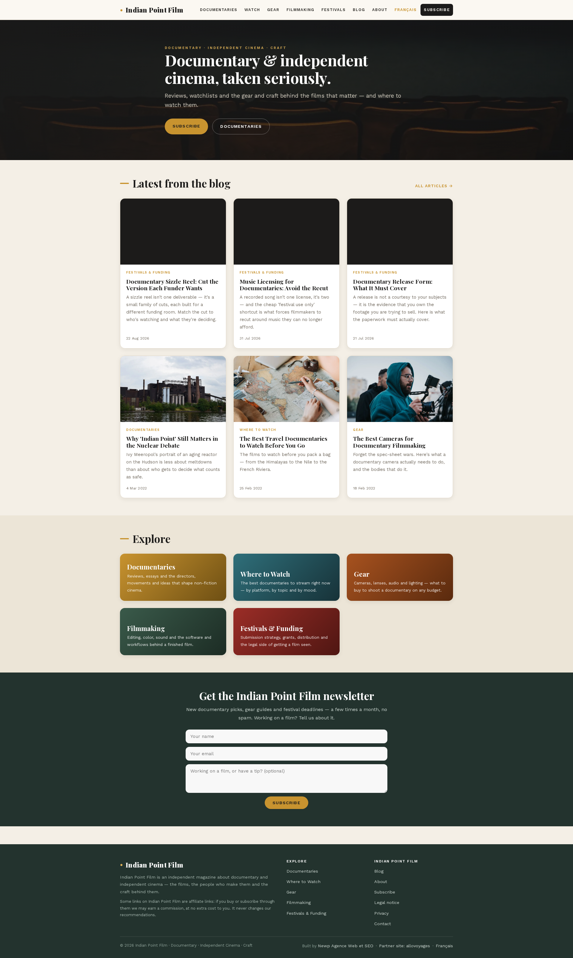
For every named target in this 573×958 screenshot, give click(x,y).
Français (406, 9)
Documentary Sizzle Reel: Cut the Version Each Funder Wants (172, 284)
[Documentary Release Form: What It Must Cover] (400, 232)
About (379, 9)
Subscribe (437, 9)
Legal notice (386, 902)
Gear (273, 9)
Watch (252, 9)
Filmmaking (300, 9)
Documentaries (218, 9)
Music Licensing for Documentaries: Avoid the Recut (284, 284)
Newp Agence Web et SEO (345, 945)
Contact (382, 923)
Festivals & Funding (306, 913)
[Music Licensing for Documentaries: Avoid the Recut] (286, 232)
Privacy (381, 913)
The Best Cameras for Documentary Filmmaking (389, 442)
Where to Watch (303, 881)
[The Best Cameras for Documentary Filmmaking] (400, 389)
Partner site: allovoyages (404, 945)
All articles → (434, 185)
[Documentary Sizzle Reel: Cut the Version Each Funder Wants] (173, 232)
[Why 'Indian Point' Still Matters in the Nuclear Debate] (173, 389)
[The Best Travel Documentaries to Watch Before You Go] (286, 389)
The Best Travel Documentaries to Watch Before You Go (283, 442)
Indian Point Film (151, 9)
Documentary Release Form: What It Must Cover (392, 284)
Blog (359, 9)
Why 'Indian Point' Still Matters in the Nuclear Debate (172, 442)
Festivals (333, 9)
